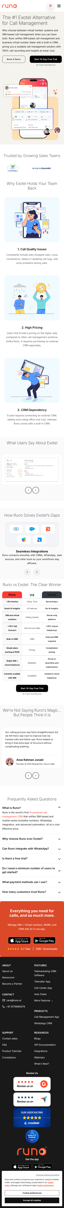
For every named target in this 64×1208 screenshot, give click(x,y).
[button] (59, 6)
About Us (7, 971)
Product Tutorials (11, 1051)
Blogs (37, 1038)
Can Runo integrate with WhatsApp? (25, 848)
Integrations (40, 1051)
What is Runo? (11, 807)
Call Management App (46, 1016)
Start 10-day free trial (45, 59)
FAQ (4, 1044)
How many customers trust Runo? (24, 891)
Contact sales (9, 1038)
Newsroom (8, 977)
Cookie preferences (45, 1185)
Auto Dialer (40, 994)
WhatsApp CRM (43, 1023)
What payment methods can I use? (24, 882)
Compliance (9, 1057)
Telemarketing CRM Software (45, 973)
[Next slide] (37, 572)
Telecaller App (42, 981)
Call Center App (43, 987)
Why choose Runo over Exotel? (22, 838)
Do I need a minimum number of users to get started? (28, 870)
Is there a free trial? (15, 858)
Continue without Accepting (47, 1175)
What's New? (41, 1063)
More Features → (43, 1000)
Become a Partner (12, 983)
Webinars (39, 1057)
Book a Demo (14, 59)
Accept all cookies (32, 1200)
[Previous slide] (28, 490)
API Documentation (45, 1044)
